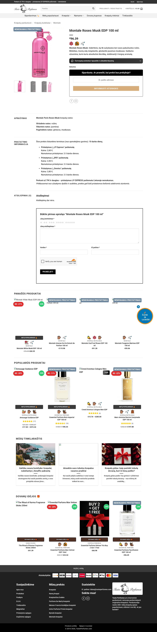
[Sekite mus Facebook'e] (84, 598)
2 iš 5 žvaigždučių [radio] (45, 222)
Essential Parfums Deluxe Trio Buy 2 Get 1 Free (94, 546)
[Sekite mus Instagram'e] (88, 598)
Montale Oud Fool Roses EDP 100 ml (94, 344)
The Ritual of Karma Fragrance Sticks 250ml (31, 546)
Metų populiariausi (50, 15)
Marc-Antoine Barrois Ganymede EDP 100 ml (127, 418)
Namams (78, 15)
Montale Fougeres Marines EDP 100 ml (127, 344)
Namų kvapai (54, 594)
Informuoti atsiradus (106, 89)
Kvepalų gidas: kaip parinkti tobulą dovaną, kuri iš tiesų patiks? (121, 469)
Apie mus (140, 2)
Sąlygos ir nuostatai (85, 626)
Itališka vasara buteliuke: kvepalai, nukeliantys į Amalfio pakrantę (35, 469)
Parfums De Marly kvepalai (59, 601)
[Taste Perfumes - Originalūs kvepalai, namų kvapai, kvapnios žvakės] (25, 8)
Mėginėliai (20, 609)
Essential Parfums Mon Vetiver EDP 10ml (63, 551)
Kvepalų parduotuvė (22, 23)
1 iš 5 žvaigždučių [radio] (40, 222)
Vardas (43, 247)
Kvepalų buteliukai (42, 23)
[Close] (138, 307)
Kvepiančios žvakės (56, 597)
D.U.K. (18, 601)
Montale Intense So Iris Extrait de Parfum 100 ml (62, 344)
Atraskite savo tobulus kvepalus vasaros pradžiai (78, 469)
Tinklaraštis (127, 15)
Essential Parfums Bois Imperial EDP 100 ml (61, 418)
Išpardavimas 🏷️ (32, 15)
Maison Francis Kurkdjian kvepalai (62, 605)
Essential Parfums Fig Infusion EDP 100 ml (126, 551)
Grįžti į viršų (78, 568)
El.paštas (95, 247)
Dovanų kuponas (94, 15)
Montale (56, 23)
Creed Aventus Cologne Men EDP (94, 410)
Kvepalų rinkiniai (112, 15)
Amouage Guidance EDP (29, 418)
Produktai (20, 594)
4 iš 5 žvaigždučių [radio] (59, 222)
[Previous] (18, 53)
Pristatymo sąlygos (23, 613)
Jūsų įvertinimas (47, 219)
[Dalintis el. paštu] (76, 101)
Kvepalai (65, 15)
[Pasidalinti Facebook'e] (72, 101)
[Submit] (93, 9)
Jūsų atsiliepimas (47, 226)
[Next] (61, 53)
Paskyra (19, 597)
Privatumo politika (71, 626)
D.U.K (132, 2)
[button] (134, 8)
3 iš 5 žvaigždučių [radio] (51, 222)
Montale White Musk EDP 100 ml (29, 348)
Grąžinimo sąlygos (23, 617)
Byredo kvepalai (55, 613)
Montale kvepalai (56, 617)
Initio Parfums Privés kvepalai (60, 609)
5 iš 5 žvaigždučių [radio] (69, 222)
